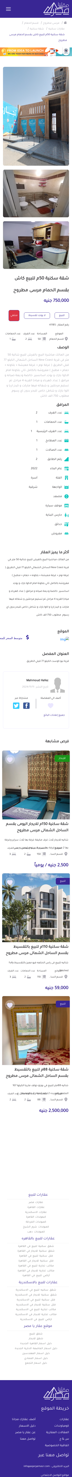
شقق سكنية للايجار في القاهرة (36, 1251)
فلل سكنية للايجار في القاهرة (36, 1261)
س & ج (64, 1439)
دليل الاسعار (27, 1426)
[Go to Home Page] (65, 23)
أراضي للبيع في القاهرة (35, 1275)
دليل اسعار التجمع (36, 1363)
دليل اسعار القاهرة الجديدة (36, 1343)
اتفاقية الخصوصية (57, 1445)
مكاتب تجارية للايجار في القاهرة (36, 1271)
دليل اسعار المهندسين (36, 1353)
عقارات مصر (36, 1202)
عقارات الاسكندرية (36, 1212)
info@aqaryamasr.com (37, 1466)
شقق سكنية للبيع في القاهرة (36, 1246)
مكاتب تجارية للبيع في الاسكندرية (36, 1309)
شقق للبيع (36, 1334)
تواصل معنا (28, 1439)
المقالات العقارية (57, 1432)
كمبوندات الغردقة (36, 1222)
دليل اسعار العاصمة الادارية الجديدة (36, 1348)
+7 (36, 242)
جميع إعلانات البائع (54, 715)
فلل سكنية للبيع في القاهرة (36, 1256)
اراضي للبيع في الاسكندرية (36, 1319)
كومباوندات (61, 1426)
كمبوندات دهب (36, 1232)
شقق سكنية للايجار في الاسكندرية (36, 1295)
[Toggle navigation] (8, 9)
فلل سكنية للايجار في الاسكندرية (36, 1305)
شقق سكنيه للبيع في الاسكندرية (36, 1290)
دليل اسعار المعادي (36, 1358)
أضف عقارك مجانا (24, 1419)
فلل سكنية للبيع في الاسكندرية (36, 1300)
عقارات (64, 1419)
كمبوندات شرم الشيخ (36, 1227)
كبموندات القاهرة (36, 1217)
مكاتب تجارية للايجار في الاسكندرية (36, 1314)
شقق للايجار (36, 1338)
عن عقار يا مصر (25, 1432)
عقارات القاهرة (36, 1207)
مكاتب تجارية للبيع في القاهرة (36, 1266)
